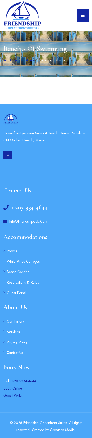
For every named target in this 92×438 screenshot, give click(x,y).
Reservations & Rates (23, 282)
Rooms (12, 251)
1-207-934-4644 (23, 381)
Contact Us (15, 352)
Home (13, 60)
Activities (13, 331)
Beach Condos (18, 272)
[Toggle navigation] (83, 15)
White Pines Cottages (23, 261)
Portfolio (28, 60)
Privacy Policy (17, 342)
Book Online (12, 388)
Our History (15, 321)
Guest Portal (16, 292)
